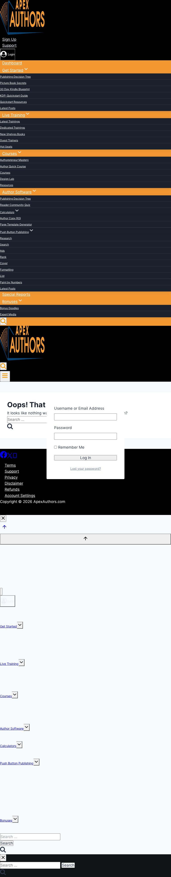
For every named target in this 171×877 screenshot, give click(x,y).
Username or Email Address (79, 408)
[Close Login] (3, 518)
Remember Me (70, 447)
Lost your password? (85, 468)
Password (63, 427)
